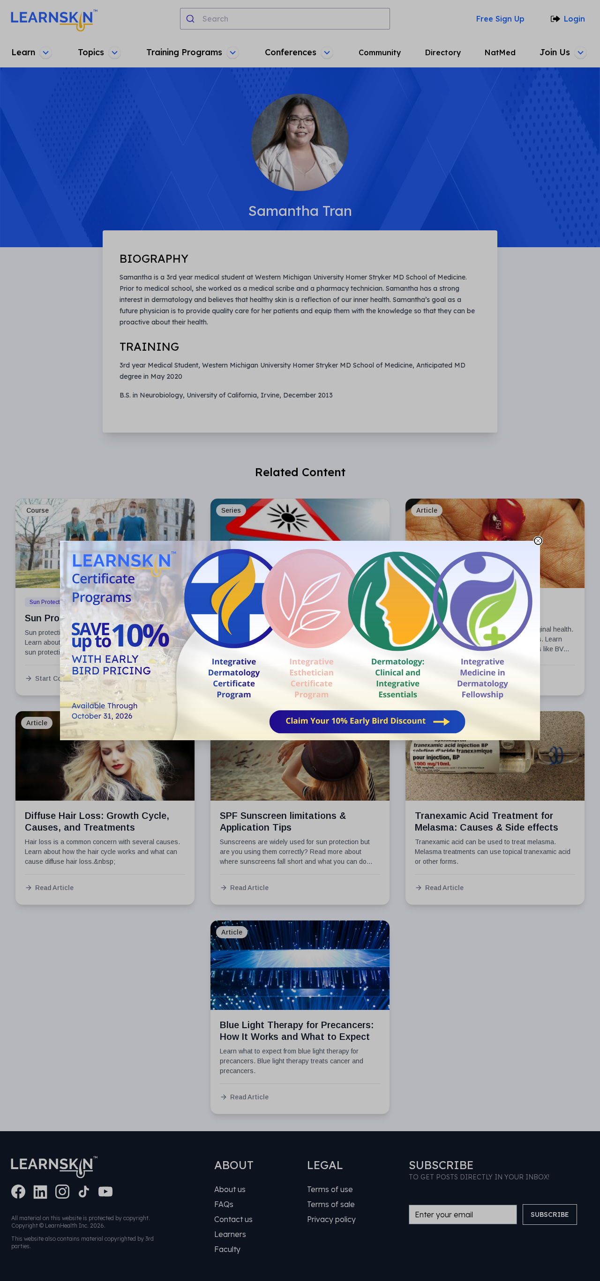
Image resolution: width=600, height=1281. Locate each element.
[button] (300, 640)
